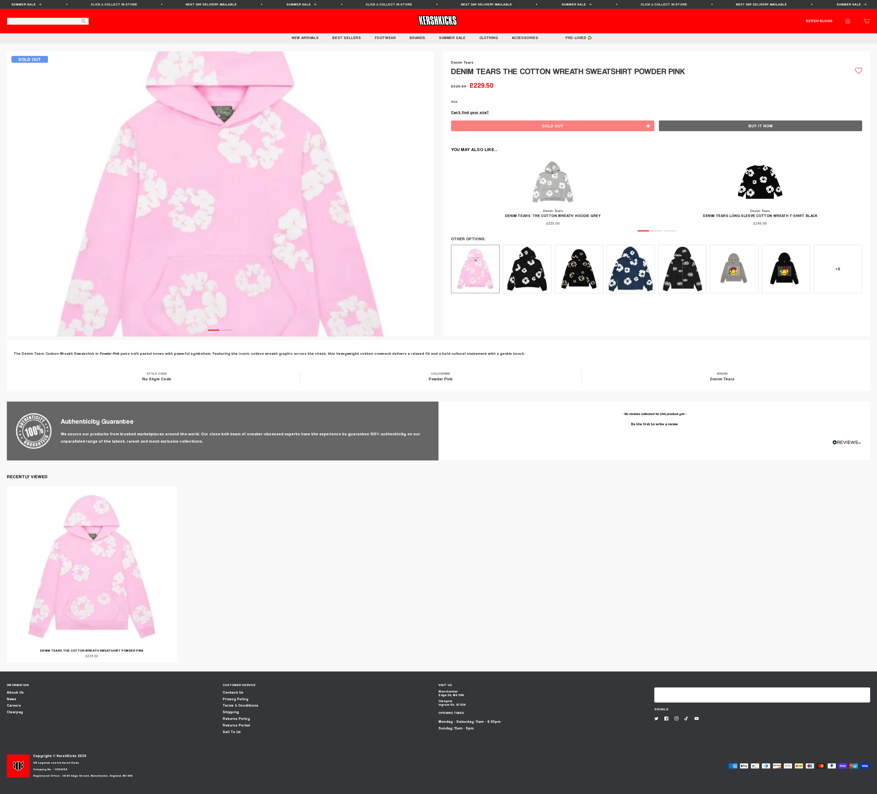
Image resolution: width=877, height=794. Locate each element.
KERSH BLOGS (819, 21)
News (11, 699)
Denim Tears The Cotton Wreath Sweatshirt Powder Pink (91, 650)
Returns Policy (236, 718)
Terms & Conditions (241, 705)
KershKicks (67, 756)
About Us (15, 692)
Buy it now (760, 125)
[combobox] (48, 21)
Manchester (448, 691)
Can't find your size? (470, 112)
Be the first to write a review (654, 424)
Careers (14, 705)
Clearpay (15, 712)
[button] (868, 21)
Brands (417, 38)
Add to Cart (438, 788)
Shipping (231, 712)
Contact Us (233, 692)
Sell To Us (232, 732)
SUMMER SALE (452, 38)
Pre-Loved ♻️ (578, 38)
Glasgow (445, 701)
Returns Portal (236, 725)
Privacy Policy (235, 699)
